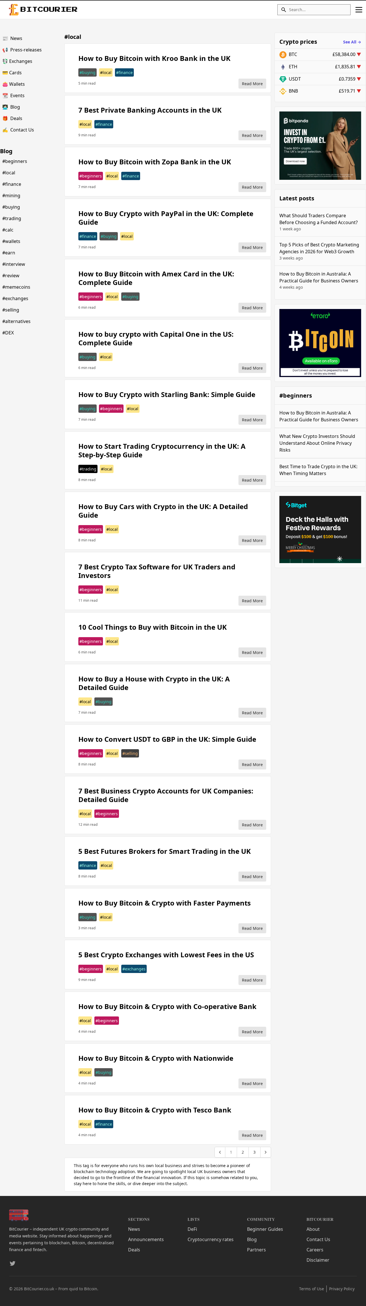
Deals (12, 118)
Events (13, 95)
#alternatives (16, 321)
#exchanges (15, 298)
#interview (13, 264)
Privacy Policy (342, 1288)
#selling (10, 310)
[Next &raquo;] (265, 1152)
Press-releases (22, 50)
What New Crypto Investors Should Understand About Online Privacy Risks (317, 443)
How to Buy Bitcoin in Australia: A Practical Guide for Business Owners (318, 280)
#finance (11, 184)
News (12, 38)
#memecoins (16, 287)
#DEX (8, 333)
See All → (352, 42)
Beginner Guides (265, 1229)
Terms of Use (311, 1288)
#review (10, 275)
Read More (252, 83)
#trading (11, 218)
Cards (12, 72)
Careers (315, 1250)
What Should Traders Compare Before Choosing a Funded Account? (318, 222)
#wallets (11, 241)
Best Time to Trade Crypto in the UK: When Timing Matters (318, 469)
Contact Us (18, 130)
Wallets (13, 84)
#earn (8, 253)
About (313, 1229)
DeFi (192, 1229)
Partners (256, 1250)
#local (8, 173)
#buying (11, 207)
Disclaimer (318, 1260)
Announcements (146, 1239)
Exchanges (17, 61)
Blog (11, 107)
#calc (7, 230)
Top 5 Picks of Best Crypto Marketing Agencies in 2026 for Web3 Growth (319, 251)
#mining (11, 195)
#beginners (14, 161)
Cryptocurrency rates (211, 1239)
